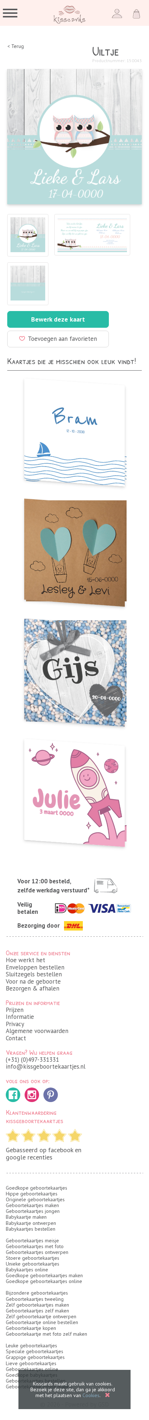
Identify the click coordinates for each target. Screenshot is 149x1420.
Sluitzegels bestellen (34, 974)
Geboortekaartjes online (32, 1369)
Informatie (20, 1017)
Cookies (90, 1395)
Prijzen (15, 1010)
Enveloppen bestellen (35, 967)
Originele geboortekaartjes (35, 1199)
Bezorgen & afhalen (32, 988)
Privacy (15, 1024)
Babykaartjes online (27, 1269)
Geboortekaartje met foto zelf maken (46, 1334)
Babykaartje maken (26, 1217)
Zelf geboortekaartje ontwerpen (41, 1316)
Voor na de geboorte (33, 981)
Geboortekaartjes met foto (35, 1246)
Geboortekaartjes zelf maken (37, 1310)
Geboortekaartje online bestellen (42, 1322)
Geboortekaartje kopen (31, 1328)
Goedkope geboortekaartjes (36, 1188)
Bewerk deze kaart (58, 319)
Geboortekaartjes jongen (33, 1211)
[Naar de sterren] (74, 791)
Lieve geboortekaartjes (31, 1363)
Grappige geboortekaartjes (35, 1357)
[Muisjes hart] (74, 670)
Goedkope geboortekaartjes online (44, 1281)
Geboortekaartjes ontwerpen (37, 1252)
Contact (16, 1038)
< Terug (15, 46)
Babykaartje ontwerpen (31, 1223)
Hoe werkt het (25, 960)
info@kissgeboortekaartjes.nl (45, 1066)
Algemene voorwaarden (37, 1031)
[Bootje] (74, 430)
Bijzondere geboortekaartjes (37, 1293)
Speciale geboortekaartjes (34, 1351)
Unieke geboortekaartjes (32, 1263)
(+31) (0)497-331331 (32, 1060)
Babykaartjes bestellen (30, 1229)
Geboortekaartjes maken (32, 1205)
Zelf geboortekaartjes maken (37, 1305)
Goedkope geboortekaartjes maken (44, 1275)
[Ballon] (74, 550)
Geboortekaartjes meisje (32, 1240)
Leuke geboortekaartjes (31, 1345)
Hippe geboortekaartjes (32, 1193)
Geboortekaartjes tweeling (35, 1299)
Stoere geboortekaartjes (32, 1258)
